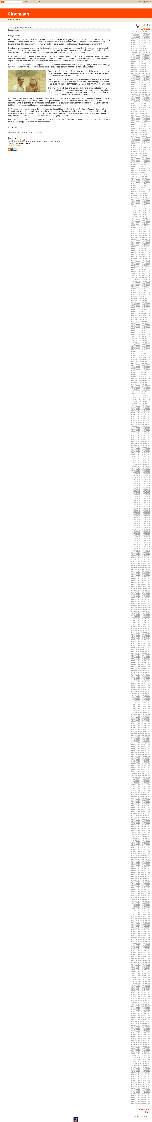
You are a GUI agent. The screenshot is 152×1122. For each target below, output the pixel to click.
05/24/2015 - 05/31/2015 (140, 808)
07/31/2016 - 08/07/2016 (140, 884)
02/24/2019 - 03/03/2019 (140, 1079)
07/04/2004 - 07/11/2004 (140, 75)
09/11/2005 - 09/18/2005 (140, 134)
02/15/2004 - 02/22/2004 (140, 46)
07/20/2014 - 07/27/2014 (140, 762)
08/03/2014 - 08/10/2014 (140, 764)
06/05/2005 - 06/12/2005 (140, 121)
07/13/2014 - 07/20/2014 (140, 760)
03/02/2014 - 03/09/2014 (140, 728)
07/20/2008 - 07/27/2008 (140, 319)
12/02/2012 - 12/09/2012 (140, 623)
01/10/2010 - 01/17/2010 (140, 409)
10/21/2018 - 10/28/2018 (140, 1054)
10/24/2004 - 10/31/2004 (140, 100)
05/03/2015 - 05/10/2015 (140, 802)
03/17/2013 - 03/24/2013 (140, 644)
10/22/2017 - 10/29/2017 (140, 976)
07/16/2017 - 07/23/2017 (140, 951)
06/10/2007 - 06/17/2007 (140, 252)
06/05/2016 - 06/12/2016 (140, 873)
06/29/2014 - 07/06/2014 (140, 756)
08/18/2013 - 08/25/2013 (140, 684)
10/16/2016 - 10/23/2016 (140, 901)
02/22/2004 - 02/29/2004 (140, 48)
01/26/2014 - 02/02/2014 (140, 718)
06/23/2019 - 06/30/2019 (140, 1103)
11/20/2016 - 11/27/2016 (141, 907)
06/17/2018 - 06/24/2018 (140, 1029)
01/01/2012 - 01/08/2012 (140, 552)
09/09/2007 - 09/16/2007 (140, 268)
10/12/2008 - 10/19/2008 (140, 336)
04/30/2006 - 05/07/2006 (140, 165)
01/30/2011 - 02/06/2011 (141, 480)
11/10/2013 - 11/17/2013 (141, 701)
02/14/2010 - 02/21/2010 (140, 417)
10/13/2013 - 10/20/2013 (140, 695)
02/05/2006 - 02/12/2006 (140, 151)
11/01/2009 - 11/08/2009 (141, 396)
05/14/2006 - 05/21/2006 (140, 169)
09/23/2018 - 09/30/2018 (140, 1046)
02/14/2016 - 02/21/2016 (140, 848)
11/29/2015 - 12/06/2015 (140, 842)
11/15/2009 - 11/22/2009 (141, 399)
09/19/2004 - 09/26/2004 (140, 90)
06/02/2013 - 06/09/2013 (140, 663)
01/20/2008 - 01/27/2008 (140, 293)
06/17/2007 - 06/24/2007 (140, 254)
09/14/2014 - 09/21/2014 (140, 771)
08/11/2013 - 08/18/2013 (140, 682)
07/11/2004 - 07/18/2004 (140, 77)
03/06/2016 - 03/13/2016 (140, 852)
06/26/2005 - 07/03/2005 (140, 125)
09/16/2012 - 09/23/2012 (140, 607)
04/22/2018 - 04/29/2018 (140, 1014)
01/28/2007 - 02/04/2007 (140, 228)
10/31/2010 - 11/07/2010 (140, 457)
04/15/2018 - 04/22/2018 (140, 1012)
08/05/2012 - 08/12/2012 (140, 598)
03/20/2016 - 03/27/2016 (140, 853)
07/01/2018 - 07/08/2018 (140, 1031)
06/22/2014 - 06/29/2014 (140, 754)
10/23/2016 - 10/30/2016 (140, 903)
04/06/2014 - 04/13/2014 (140, 733)
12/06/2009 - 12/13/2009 (140, 403)
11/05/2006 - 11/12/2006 (141, 209)
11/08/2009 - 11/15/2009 (141, 397)
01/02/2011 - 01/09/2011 (141, 472)
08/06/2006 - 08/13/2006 (140, 190)
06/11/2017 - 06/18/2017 (140, 945)
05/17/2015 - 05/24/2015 (140, 806)
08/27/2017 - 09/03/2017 (140, 960)
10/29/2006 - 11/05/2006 (140, 207)
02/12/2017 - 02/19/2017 (140, 920)
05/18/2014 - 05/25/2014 (140, 745)
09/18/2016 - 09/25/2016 (140, 895)
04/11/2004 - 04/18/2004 (140, 54)
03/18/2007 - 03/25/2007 (140, 235)
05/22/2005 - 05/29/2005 (140, 117)
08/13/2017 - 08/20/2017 (140, 956)
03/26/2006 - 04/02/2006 (140, 161)
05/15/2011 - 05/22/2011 (141, 501)
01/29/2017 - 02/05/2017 (140, 918)
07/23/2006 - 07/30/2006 (140, 186)
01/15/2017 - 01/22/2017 (140, 916)
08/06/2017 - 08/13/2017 (140, 955)
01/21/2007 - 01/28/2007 (140, 226)
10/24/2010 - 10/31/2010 (140, 455)
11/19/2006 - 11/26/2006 (141, 212)
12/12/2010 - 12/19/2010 (140, 468)
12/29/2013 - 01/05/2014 (140, 712)
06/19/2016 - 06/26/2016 (140, 876)
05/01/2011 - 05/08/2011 (141, 497)
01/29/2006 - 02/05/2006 (140, 149)
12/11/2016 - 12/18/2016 (140, 913)
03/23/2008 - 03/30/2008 (140, 300)
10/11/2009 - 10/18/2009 (140, 392)
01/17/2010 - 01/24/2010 (140, 411)
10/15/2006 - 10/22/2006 (140, 205)
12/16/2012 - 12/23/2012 (140, 625)
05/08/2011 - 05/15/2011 (141, 499)
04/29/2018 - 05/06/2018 (140, 1016)
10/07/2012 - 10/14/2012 (140, 613)
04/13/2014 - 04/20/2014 (140, 735)
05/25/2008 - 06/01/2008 (140, 308)
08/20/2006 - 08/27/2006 (140, 191)
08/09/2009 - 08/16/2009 (140, 376)
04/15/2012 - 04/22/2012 (140, 569)
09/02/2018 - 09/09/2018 (140, 1042)
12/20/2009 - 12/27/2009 (140, 405)
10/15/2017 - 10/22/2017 (140, 974)
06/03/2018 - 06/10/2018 (140, 1025)
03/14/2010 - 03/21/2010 (140, 422)
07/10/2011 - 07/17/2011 (141, 516)
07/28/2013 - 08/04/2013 (140, 678)
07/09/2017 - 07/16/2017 (140, 949)
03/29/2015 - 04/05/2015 (140, 794)
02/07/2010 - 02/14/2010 (140, 415)
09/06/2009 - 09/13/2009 (140, 382)
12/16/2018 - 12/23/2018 (140, 1063)
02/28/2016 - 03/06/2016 (140, 850)
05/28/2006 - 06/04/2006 (140, 172)
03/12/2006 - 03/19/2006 (140, 159)
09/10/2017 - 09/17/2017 (140, 964)
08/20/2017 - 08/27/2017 (140, 958)
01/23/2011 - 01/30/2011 (141, 478)
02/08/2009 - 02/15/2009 (140, 352)
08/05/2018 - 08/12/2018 (140, 1037)
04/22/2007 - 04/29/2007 (140, 241)
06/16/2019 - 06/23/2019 (140, 1101)
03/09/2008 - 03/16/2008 (140, 298)
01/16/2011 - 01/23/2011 (141, 476)
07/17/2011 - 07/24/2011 (141, 518)
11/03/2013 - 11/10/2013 (141, 699)
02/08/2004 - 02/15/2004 (140, 45)
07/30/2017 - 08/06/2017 (140, 953)
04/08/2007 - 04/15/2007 (140, 239)
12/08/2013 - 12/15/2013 (140, 708)
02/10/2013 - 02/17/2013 (140, 636)
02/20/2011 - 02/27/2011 (141, 485)
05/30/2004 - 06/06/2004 (140, 67)
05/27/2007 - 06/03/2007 (140, 249)
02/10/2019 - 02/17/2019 (140, 1075)
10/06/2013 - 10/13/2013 (140, 693)
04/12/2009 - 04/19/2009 (140, 361)
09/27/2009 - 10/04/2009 (140, 388)
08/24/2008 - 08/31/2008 (140, 329)
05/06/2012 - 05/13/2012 (140, 575)
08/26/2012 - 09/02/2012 (140, 604)
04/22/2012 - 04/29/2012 (140, 571)
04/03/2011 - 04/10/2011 (141, 489)
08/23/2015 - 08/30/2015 (140, 823)
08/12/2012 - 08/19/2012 (140, 600)
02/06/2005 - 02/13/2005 (140, 109)
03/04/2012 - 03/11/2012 (140, 560)
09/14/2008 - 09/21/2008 (140, 333)
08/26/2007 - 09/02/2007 (140, 266)
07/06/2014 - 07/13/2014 (140, 758)
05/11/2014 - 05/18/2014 (140, 743)
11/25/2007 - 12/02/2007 (140, 283)
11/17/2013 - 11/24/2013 (141, 703)
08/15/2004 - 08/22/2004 (140, 85)
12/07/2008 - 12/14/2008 (140, 346)
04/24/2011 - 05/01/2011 (141, 495)
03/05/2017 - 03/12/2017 (140, 926)
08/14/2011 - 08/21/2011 (141, 523)
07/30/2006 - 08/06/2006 (140, 188)
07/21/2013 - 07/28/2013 (140, 676)
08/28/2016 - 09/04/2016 (140, 892)
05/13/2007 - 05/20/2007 (140, 245)
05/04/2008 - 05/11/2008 (140, 304)
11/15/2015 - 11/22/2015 (141, 840)
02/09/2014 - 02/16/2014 (140, 722)
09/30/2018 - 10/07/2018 (140, 1048)
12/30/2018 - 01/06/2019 (140, 1065)
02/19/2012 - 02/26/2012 (140, 558)
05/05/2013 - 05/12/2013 (140, 655)
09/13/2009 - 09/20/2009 (140, 384)
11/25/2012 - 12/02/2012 (140, 621)
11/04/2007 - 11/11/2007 (141, 279)
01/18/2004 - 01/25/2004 (140, 39)
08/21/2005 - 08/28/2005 (140, 130)
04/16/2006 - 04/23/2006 (140, 163)
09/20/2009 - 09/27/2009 (140, 386)
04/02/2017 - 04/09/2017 (140, 934)
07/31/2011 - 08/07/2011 (141, 520)
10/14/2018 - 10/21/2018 (140, 1052)
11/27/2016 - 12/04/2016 (140, 909)
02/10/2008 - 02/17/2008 (140, 296)
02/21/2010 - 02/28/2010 (140, 418)
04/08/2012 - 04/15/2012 (140, 567)
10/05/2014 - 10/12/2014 (140, 773)
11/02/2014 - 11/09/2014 (141, 779)
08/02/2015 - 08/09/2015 (140, 819)
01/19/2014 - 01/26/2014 (140, 716)
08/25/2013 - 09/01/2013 (140, 686)
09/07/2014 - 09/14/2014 (140, 769)
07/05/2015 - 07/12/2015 (140, 813)
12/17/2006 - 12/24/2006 (140, 218)
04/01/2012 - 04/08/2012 (140, 565)
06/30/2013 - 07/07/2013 (140, 670)
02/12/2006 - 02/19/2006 (140, 153)
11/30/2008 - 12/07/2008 (140, 344)
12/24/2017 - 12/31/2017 (140, 991)
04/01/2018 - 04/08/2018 (140, 1008)
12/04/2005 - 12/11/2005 (140, 140)
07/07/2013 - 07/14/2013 (140, 672)
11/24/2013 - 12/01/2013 (140, 705)
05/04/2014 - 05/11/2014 (140, 741)
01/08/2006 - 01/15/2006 (140, 146)
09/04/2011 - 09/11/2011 (141, 529)
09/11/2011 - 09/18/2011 (141, 531)
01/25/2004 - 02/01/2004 (140, 41)
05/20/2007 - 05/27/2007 (140, 247)
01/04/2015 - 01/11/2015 (140, 790)
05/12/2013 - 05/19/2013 (140, 657)
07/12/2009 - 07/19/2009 (140, 371)
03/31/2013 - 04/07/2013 (140, 645)
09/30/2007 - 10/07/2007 (140, 272)
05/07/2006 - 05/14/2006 (140, 167)
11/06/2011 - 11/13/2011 (141, 541)
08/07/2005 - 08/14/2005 (140, 128)
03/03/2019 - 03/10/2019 (140, 1080)
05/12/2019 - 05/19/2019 (140, 1096)
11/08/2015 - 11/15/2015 (141, 838)
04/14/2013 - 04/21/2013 (140, 649)
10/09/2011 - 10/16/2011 (141, 537)
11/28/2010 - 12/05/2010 (140, 464)
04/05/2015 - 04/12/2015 (140, 796)
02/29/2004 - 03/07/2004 (140, 50)
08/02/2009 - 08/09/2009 (140, 375)
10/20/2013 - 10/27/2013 (140, 697)
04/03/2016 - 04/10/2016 (140, 857)
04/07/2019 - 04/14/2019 (140, 1090)
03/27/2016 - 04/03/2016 (140, 855)
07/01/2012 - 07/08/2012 (140, 588)
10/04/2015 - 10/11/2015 (140, 832)
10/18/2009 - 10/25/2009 (140, 394)
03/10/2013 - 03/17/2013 (140, 642)
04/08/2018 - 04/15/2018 (140, 1010)
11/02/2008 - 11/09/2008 (141, 340)
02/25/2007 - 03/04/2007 (140, 233)
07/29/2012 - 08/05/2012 (140, 596)
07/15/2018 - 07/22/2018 (140, 1033)
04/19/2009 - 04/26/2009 (140, 363)
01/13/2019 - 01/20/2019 (140, 1069)
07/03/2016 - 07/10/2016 (140, 880)
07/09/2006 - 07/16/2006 (140, 182)
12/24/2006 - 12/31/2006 (140, 220)
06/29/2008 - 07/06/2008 (140, 315)
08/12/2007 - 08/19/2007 (140, 264)
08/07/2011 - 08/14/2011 (141, 521)
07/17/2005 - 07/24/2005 (140, 127)
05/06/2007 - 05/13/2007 (140, 243)
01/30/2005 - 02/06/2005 (140, 108)
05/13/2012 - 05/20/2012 (140, 577)
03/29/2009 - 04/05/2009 (140, 359)
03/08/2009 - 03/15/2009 (140, 356)
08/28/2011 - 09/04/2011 (141, 527)
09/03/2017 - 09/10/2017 (140, 962)
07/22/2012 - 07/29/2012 (140, 594)
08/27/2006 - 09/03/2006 (140, 193)
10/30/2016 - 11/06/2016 (140, 905)
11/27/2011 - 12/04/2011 (141, 544)
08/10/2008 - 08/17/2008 (140, 325)
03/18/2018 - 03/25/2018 (140, 1006)
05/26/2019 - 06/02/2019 (140, 1098)
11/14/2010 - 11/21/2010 (141, 460)
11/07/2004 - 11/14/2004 (141, 102)
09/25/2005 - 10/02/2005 (140, 136)
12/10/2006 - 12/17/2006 (140, 216)
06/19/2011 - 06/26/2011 (141, 510)
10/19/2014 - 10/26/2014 (140, 775)
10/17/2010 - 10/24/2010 (140, 453)
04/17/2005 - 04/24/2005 (140, 113)
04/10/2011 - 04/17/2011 (141, 491)
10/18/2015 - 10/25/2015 (140, 834)
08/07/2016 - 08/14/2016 (140, 886)
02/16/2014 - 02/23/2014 (140, 724)
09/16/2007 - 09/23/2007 (140, 270)
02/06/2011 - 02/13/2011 (141, 481)
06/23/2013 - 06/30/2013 (140, 668)
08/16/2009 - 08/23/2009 (140, 378)
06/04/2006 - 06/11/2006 (140, 174)
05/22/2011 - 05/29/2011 (141, 502)
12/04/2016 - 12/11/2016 (140, 911)
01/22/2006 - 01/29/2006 (140, 148)
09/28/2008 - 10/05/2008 (140, 335)
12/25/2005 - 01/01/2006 (140, 144)
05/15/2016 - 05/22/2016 (140, 867)
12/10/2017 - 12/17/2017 (140, 987)
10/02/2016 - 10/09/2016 (140, 899)
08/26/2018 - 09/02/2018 (140, 1040)
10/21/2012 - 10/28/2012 (140, 615)
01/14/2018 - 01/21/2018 (140, 993)
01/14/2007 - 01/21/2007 (140, 224)
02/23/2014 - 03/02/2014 (140, 726)
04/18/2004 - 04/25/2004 (140, 56)
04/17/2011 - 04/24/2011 (141, 493)
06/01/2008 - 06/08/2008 (140, 310)
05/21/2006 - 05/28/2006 (140, 170)
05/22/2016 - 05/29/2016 (140, 869)
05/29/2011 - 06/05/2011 (141, 504)
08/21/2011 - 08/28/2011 (141, 525)
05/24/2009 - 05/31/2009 (140, 365)
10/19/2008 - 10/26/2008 (140, 338)
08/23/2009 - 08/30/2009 (140, 380)
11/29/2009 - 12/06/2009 (140, 401)
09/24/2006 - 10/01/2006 (140, 201)
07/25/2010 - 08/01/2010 (140, 438)
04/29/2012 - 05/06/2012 (140, 573)
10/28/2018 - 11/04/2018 (140, 1056)
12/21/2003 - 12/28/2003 (140, 31)
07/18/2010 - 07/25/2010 (140, 436)
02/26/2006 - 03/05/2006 (140, 155)
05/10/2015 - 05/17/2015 (140, 804)
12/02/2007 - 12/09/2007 (140, 285)
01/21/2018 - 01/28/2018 (140, 995)
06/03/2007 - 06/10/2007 (140, 251)
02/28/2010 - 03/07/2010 (140, 420)
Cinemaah (18, 127)
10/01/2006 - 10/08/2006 (140, 203)
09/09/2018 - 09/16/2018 (140, 1044)
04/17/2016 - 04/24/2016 (140, 861)
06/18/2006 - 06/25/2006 (140, 178)
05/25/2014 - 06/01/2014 (140, 747)
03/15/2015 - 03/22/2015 (140, 792)
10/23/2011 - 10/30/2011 (141, 539)
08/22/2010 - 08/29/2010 (140, 441)
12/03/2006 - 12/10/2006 (140, 214)
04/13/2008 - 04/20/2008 (140, 302)
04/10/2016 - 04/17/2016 (140, 859)
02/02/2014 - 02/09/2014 (140, 720)
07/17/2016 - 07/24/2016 (140, 882)
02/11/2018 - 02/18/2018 (140, 998)
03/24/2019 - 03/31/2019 (140, 1086)
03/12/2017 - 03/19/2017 (140, 928)
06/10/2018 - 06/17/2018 (140, 1027)
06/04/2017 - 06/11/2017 (140, 943)
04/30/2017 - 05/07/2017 (140, 937)
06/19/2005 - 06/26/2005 (140, 123)
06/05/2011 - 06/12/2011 (141, 506)
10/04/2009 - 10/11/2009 (140, 390)
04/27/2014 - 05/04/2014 (140, 739)
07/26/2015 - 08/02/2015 (140, 817)
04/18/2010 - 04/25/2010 (140, 428)
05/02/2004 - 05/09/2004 (140, 60)
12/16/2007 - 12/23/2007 (140, 287)
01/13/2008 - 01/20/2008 (140, 291)
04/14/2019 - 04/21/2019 (140, 1092)
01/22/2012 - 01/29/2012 (140, 556)
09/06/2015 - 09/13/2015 (140, 825)
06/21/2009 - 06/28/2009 (140, 367)
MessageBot (146, 1116)
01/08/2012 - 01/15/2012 (140, 554)
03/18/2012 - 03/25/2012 (140, 562)
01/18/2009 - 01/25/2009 (140, 350)
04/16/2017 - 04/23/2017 (140, 935)
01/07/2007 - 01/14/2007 (140, 222)
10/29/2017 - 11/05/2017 (140, 977)
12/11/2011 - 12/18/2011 (141, 548)
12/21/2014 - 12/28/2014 (140, 789)
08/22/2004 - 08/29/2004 (140, 87)
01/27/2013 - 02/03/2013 (140, 632)
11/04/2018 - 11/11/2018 (141, 1058)
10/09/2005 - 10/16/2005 (140, 138)
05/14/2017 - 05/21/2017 (140, 939)
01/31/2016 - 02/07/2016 (140, 844)
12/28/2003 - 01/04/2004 (140, 33)
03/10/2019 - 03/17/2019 (140, 1082)
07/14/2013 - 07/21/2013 (140, 674)
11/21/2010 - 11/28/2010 (141, 462)
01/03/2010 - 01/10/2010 (140, 407)
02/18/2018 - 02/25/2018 (140, 1000)
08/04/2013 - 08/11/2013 (140, 680)
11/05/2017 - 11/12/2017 (141, 979)
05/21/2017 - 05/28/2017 (140, 941)
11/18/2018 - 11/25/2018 (141, 1061)
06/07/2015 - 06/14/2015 (140, 810)
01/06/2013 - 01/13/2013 (140, 626)
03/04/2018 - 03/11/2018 (140, 1002)
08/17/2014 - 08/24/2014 (140, 766)
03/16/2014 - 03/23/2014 (140, 729)
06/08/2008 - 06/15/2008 (140, 312)
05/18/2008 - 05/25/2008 (140, 306)
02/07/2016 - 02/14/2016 (140, 846)
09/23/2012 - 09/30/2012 (140, 609)
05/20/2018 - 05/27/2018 (140, 1021)
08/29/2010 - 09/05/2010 (140, 443)
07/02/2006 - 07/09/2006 (140, 180)
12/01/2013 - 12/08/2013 (140, 707)
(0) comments (20, 141)
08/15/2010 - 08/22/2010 (140, 439)
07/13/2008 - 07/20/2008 (140, 317)
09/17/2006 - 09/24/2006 (140, 199)
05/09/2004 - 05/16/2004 (140, 62)
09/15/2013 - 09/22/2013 (140, 691)
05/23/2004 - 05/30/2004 (140, 66)
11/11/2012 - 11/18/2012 (141, 619)
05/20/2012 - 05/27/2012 (140, 579)
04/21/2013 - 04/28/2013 (140, 651)
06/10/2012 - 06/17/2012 (140, 583)
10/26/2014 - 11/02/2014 (140, 777)
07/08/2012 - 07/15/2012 (140, 590)
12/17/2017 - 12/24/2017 (140, 989)
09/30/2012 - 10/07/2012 (140, 611)
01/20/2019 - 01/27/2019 (140, 1071)
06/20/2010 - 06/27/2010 (140, 432)
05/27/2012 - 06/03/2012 (140, 581)
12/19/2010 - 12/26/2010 (140, 470)
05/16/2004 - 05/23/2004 (140, 64)
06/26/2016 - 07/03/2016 (140, 878)
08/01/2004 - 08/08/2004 (140, 81)
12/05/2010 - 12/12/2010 (140, 466)
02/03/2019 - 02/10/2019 (140, 1073)
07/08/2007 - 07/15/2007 (140, 258)
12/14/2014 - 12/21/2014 (140, 787)
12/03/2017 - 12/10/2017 (140, 985)
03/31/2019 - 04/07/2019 (140, 1088)
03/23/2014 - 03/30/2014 (140, 731)
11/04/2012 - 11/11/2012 (141, 617)
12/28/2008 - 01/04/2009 (140, 348)
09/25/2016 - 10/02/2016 (140, 897)
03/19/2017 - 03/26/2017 (140, 930)
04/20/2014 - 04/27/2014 (140, 737)
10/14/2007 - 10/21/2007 (140, 275)
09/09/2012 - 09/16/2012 (140, 605)
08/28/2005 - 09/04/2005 (140, 132)
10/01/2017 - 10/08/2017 (140, 970)
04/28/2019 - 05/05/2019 (140, 1094)
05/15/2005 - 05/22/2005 (140, 115)
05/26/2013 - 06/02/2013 (140, 661)
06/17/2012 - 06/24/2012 (140, 584)
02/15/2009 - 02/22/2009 (140, 354)
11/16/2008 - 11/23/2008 (141, 342)
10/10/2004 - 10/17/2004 (140, 96)
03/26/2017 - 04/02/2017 (140, 932)
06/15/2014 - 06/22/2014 (140, 752)
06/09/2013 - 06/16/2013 (140, 665)
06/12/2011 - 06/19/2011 (141, 508)
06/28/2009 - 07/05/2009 (140, 369)
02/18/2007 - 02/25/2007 (140, 232)
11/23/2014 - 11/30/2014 (141, 783)
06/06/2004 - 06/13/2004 (140, 69)
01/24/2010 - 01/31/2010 (140, 413)
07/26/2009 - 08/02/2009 (140, 373)
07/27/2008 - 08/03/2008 (140, 321)
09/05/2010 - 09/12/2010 (140, 445)
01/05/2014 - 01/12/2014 (140, 714)
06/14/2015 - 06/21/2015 (140, 811)
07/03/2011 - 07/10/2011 (141, 514)
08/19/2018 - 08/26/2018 (140, 1038)
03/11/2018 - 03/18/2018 (140, 1004)
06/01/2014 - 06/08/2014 (140, 749)
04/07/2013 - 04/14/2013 (140, 647)
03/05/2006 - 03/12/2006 (140, 157)
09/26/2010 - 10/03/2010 (140, 447)
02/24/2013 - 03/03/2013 (140, 640)
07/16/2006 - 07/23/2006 (140, 184)
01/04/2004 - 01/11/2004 (140, 35)
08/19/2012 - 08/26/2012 (140, 602)
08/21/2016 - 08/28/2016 (140, 890)
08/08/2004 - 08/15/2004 (140, 83)
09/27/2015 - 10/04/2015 (140, 831)
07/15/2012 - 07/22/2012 (140, 592)
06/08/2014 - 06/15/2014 (140, 750)
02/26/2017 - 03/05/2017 (140, 924)
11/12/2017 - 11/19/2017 (141, 981)
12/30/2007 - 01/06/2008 (140, 289)
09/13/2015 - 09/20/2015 (140, 827)
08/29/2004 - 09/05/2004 (140, 88)
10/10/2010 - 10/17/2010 (140, 451)
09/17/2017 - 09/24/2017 (140, 966)
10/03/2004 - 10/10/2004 (140, 94)
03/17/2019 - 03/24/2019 (140, 1084)
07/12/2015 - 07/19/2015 (140, 815)
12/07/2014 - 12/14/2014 (140, 785)
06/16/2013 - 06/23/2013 (140, 666)
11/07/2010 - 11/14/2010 (141, 459)
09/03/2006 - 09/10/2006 (140, 195)
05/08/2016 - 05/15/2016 (140, 865)
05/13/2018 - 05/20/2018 (140, 1019)
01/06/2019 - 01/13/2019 (140, 1067)
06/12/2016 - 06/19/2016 (140, 874)
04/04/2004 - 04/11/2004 (140, 52)
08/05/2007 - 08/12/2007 (140, 262)
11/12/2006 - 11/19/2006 (141, 211)
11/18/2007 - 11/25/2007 (141, 281)
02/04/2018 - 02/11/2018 (140, 997)
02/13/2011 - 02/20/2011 (141, 483)
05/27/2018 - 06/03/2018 (140, 1023)
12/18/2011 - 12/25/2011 (141, 550)
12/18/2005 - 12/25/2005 (140, 142)
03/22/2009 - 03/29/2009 (140, 357)
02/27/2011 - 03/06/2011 (141, 487)
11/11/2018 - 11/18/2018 (141, 1059)
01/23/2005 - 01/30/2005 (140, 106)
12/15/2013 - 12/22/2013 (140, 710)
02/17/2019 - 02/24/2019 (140, 1077)
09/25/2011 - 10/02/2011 (141, 533)
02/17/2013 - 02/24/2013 (140, 638)
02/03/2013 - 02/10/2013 (140, 634)
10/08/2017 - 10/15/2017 (140, 972)
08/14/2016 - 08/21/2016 (140, 888)
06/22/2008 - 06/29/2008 (140, 314)
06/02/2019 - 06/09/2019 (140, 1100)
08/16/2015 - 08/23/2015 (140, 821)
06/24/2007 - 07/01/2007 (140, 256)
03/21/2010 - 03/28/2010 (140, 424)
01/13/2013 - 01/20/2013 (140, 628)
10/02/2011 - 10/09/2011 (141, 535)
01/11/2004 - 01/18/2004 (140, 37)
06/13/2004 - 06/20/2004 (140, 71)
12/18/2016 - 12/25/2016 (140, 914)
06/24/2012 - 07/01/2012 (140, 586)
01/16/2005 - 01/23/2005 (140, 104)
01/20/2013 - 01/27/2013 (140, 630)
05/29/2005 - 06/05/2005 (140, 119)
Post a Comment (14, 145)
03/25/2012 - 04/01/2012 (140, 563)
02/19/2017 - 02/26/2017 (140, 922)
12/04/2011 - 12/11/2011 (141, 546)
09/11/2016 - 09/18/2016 (140, 893)
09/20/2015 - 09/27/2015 (140, 829)
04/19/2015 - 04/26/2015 (140, 798)
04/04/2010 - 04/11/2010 (140, 426)
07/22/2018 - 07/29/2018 (140, 1035)
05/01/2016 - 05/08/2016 (140, 863)
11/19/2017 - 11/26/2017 (141, 983)
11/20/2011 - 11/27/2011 (141, 542)
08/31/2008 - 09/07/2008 (140, 331)
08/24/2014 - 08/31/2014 (140, 768)
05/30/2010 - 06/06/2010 (140, 430)
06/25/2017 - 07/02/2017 (140, 947)
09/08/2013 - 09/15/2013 (140, 689)
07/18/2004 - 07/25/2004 (140, 79)
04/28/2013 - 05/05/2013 (140, 653)
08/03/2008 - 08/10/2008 (140, 323)
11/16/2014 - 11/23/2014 (141, 781)
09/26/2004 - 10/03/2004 (140, 92)
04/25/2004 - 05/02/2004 (140, 58)
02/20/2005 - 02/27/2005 (140, 111)
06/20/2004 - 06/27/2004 (140, 73)
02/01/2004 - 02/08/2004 (140, 43)
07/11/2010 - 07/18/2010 (140, 434)
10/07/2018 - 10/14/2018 (140, 1050)
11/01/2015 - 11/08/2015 (141, 836)
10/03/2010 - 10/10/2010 (140, 449)
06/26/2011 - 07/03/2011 (141, 512)
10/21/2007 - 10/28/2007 (140, 277)
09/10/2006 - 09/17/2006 (140, 197)
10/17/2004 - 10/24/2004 (140, 98)
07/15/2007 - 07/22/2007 (140, 260)
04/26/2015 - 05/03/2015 (140, 800)
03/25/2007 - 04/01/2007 (140, 237)
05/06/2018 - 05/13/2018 (140, 1018)
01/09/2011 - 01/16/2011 (141, 474)
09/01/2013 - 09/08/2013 (140, 687)
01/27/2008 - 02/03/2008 (140, 294)
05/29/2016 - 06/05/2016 (140, 871)
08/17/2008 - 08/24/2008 (140, 327)
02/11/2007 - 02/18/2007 (140, 230)
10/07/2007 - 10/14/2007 (140, 273)
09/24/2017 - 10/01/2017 (140, 968)
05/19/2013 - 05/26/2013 (140, 659)
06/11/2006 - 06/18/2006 (140, 176)
